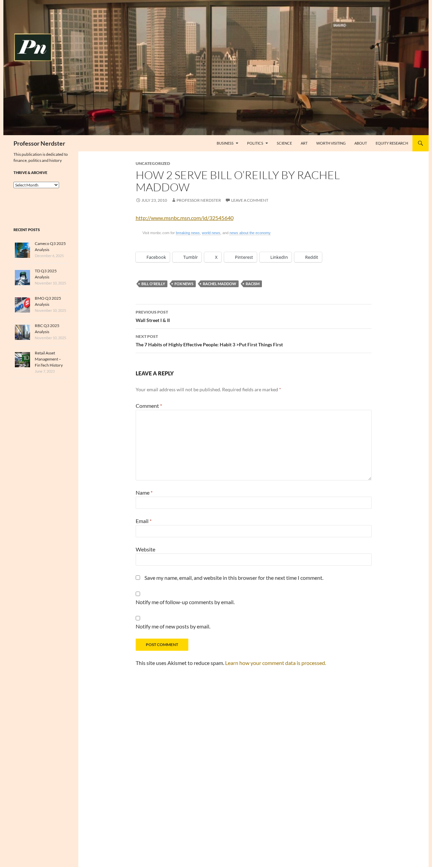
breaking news (188, 233)
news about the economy (250, 233)
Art (304, 143)
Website (145, 549)
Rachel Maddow (219, 283)
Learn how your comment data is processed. (275, 663)
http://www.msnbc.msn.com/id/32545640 (185, 218)
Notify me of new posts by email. (173, 626)
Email (144, 521)
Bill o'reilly (153, 283)
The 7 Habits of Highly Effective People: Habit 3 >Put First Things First (209, 340)
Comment (149, 405)
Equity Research (392, 143)
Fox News (183, 283)
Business (225, 143)
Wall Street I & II (153, 316)
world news (211, 233)
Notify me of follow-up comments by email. (185, 602)
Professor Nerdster (39, 143)
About (360, 143)
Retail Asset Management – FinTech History (49, 359)
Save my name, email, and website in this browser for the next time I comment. (233, 577)
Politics (255, 143)
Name (144, 492)
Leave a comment (249, 200)
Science (284, 143)
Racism (253, 283)
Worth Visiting (331, 143)
